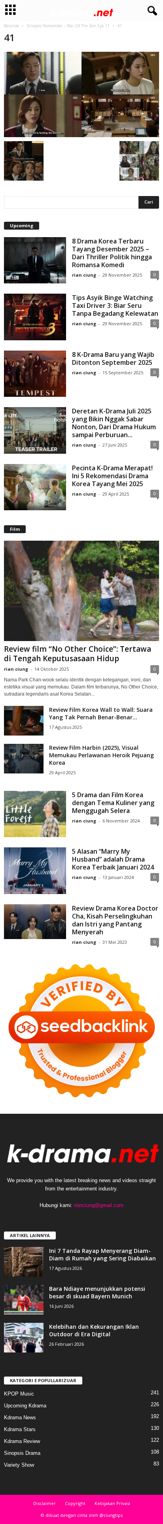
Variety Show (19, 1465)
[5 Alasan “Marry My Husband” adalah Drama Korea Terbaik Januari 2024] (35, 870)
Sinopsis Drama (22, 1453)
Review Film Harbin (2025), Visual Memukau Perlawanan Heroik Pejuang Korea (101, 755)
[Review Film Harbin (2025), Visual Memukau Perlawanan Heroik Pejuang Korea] (24, 758)
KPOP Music (19, 1394)
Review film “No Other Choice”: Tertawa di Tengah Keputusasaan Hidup (77, 654)
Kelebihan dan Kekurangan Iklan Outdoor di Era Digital (94, 1330)
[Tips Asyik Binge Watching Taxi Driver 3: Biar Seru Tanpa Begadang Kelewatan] (35, 317)
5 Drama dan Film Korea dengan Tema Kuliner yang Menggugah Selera (113, 802)
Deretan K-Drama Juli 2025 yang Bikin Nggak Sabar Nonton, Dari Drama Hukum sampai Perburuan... (114, 423)
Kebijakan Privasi (112, 1503)
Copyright (75, 1503)
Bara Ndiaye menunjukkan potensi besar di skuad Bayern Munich (97, 1292)
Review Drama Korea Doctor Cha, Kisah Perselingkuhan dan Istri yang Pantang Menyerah (115, 920)
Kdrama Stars (20, 1429)
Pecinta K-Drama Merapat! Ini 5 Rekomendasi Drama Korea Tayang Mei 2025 (112, 476)
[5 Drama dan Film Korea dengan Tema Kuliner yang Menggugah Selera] (35, 814)
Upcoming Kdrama (25, 1406)
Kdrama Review (22, 1441)
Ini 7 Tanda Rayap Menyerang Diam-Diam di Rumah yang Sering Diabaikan (102, 1254)
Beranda (11, 25)
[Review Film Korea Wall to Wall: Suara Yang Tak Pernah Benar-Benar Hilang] (24, 721)
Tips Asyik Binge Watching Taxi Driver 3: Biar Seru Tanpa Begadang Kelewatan (115, 305)
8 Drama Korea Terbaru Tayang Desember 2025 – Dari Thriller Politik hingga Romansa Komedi (112, 253)
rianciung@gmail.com (98, 1205)
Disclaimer (44, 1503)
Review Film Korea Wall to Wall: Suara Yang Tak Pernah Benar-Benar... (101, 713)
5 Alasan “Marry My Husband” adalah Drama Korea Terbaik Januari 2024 (113, 859)
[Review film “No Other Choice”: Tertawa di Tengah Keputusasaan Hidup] (81, 591)
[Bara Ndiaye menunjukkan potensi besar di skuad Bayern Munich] (24, 1300)
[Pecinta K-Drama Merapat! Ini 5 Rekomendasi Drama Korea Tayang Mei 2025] (35, 487)
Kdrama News (20, 1417)
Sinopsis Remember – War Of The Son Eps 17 (68, 25)
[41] (81, 94)
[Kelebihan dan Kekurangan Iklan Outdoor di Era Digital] (24, 1337)
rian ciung (84, 275)
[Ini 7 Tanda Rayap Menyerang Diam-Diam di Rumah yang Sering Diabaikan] (24, 1262)
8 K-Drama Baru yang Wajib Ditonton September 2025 (113, 358)
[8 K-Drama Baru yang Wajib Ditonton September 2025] (35, 374)
